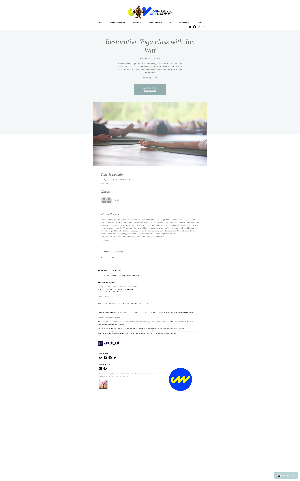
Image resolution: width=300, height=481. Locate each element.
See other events (150, 91)
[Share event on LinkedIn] (113, 257)
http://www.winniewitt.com (107, 392)
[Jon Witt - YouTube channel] (100, 357)
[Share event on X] (107, 257)
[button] (203, 27)
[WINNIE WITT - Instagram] (100, 368)
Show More (105, 241)
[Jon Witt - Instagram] (110, 357)
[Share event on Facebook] (102, 257)
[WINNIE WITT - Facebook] (105, 368)
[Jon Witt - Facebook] (105, 357)
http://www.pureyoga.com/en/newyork (180, 312)
